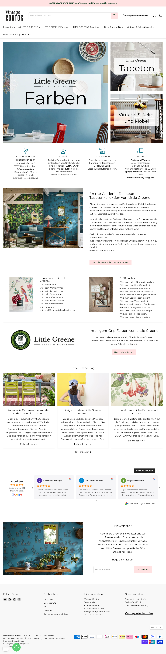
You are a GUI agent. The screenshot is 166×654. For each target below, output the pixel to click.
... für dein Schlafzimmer (51, 291)
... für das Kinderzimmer (51, 303)
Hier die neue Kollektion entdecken (110, 262)
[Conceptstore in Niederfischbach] (25, 164)
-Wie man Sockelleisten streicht (134, 298)
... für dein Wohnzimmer (51, 288)
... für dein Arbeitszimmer (52, 300)
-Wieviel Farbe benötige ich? (133, 314)
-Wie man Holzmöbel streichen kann (137, 282)
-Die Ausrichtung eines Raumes (134, 307)
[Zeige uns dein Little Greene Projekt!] (83, 389)
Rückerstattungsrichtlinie (56, 614)
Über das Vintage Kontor (16, 34)
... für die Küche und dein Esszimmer (57, 310)
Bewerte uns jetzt (144, 470)
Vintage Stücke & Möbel (139, 27)
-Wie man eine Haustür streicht (134, 285)
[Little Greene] (102, 164)
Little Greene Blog (113, 27)
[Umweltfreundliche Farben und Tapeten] (137, 389)
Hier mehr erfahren (124, 352)
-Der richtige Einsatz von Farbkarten (137, 304)
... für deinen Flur (48, 284)
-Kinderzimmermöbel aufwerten (135, 288)
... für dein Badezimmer (51, 294)
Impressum (49, 599)
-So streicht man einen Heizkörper (136, 310)
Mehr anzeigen (82, 452)
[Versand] (140, 164)
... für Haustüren (47, 307)
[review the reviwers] (70, 479)
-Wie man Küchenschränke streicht (136, 291)
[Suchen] (114, 16)
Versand (48, 610)
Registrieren (143, 569)
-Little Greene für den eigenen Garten (137, 294)
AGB (46, 606)
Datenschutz (50, 603)
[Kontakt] (64, 164)
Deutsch (155, 627)
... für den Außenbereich (51, 297)
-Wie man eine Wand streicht (133, 301)
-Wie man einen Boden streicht (134, 317)
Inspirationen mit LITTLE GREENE (21, 27)
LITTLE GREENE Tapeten (86, 27)
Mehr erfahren (27, 444)
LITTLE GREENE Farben (55, 27)
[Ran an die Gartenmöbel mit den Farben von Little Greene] (29, 389)
